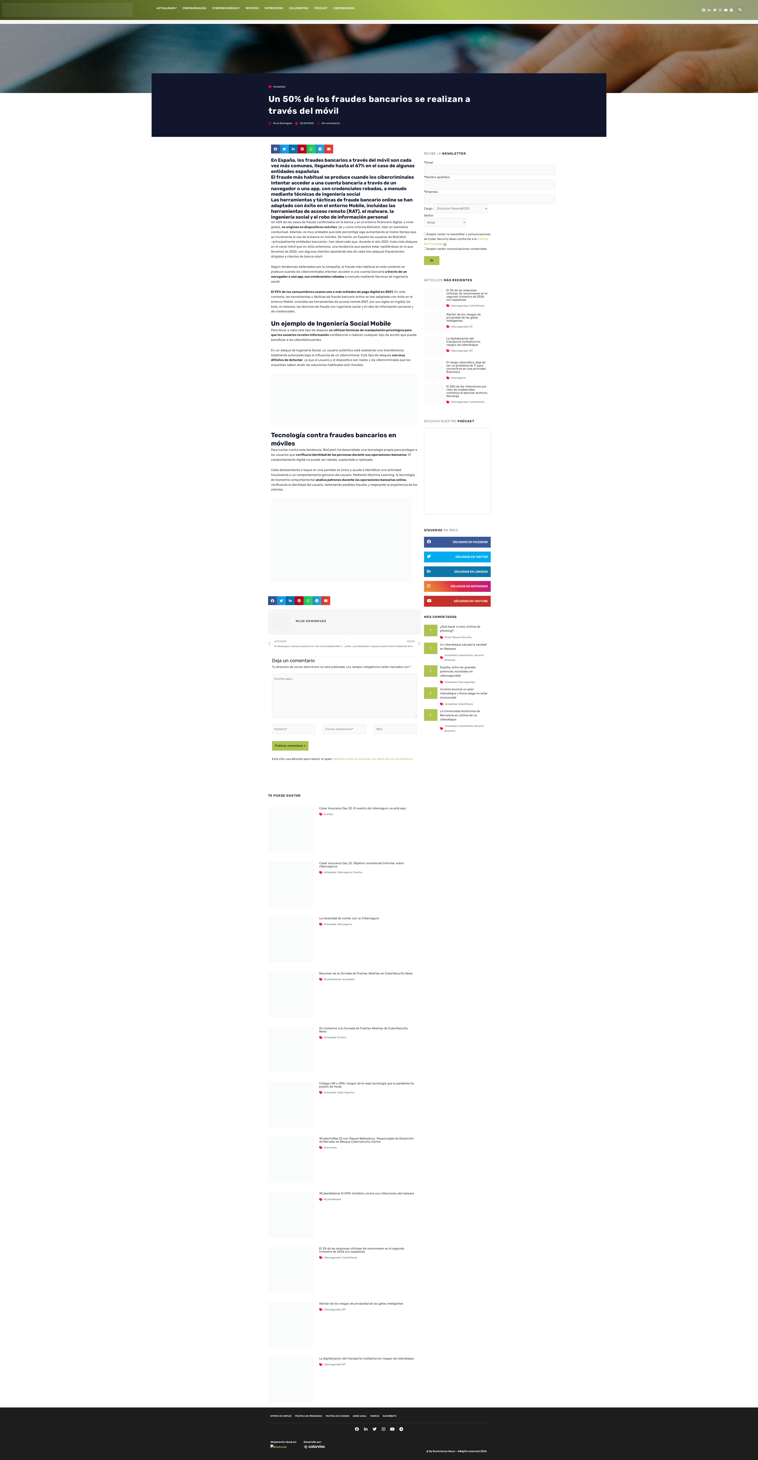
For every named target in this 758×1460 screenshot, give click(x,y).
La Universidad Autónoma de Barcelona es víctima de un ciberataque (460, 715)
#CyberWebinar (332, 979)
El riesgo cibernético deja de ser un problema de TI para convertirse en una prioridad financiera (466, 367)
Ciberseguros (344, 8)
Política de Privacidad (308, 1416)
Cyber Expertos (345, 1092)
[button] (740, 10)
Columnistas (298, 8)
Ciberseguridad (332, 1257)
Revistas (252, 8)
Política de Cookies (337, 1416)
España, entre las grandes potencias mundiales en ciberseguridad (458, 671)
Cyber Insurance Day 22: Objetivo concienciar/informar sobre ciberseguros (361, 864)
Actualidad (165, 8)
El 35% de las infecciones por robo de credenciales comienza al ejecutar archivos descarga (466, 391)
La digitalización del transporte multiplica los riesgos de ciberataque (366, 1358)
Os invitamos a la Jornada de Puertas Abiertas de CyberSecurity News (363, 1030)
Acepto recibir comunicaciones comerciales (457, 249)
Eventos (328, 814)
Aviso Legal (360, 1416)
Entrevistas (274, 8)
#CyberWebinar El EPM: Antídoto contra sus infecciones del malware (366, 1193)
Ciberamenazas (194, 8)
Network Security (462, 637)
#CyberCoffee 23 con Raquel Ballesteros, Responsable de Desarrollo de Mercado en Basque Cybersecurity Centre (366, 1140)
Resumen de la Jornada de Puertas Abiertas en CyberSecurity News (366, 973)
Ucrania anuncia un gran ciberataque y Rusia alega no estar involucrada (464, 693)
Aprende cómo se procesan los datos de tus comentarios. (373, 759)
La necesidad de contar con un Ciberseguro (349, 918)
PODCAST (320, 8)
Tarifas (374, 1416)
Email (448, 637)
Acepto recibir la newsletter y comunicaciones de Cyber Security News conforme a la (457, 239)
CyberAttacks (349, 1257)
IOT (344, 1309)
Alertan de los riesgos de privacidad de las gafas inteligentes (361, 1303)
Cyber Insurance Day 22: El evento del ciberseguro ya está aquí (362, 808)
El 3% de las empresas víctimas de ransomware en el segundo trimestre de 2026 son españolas (361, 1250)
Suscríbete (389, 1416)
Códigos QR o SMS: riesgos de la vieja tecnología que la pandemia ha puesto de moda (366, 1085)
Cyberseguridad (224, 8)
